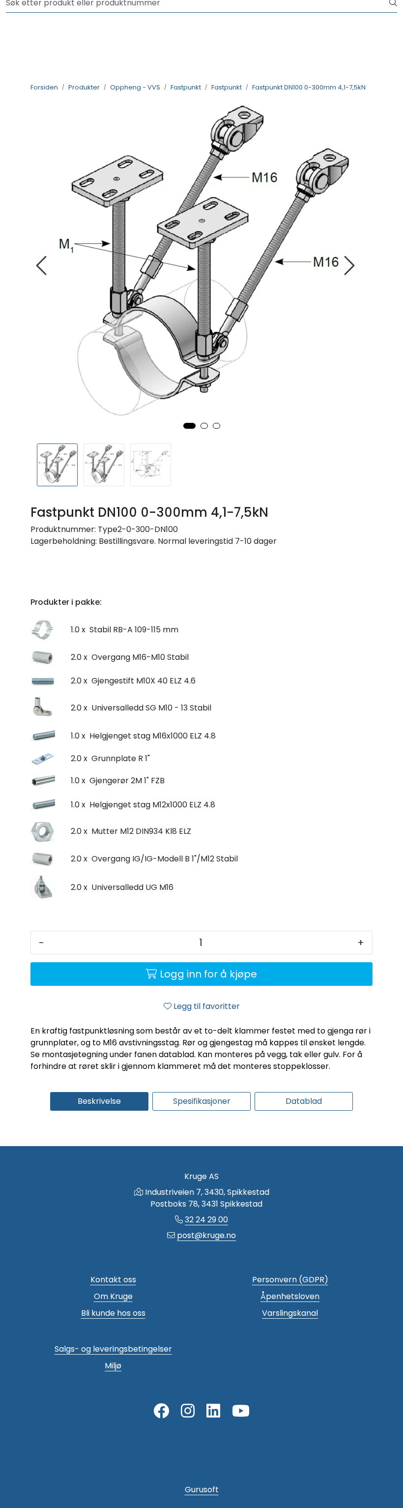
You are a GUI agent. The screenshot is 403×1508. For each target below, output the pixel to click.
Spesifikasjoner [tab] (201, 1101)
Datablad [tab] (304, 1101)
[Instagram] (188, 1411)
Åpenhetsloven (289, 1296)
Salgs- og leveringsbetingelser (113, 1349)
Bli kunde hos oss (113, 1313)
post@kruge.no (206, 1235)
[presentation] (42, 266)
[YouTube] (241, 1411)
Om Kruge (113, 1296)
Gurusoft (202, 1489)
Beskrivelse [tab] (99, 1101)
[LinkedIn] (213, 1411)
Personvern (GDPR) (290, 1279)
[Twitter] (161, 1411)
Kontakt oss (113, 1279)
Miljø (113, 1365)
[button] (189, 426)
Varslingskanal (290, 1313)
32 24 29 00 (206, 1219)
